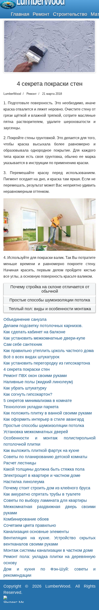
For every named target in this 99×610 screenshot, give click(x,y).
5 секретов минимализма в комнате (37, 400)
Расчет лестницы (19, 463)
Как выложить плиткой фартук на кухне (41, 450)
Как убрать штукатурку (25, 388)
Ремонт (41, 14)
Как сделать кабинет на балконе (34, 332)
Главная (20, 14)
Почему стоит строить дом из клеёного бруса (46, 488)
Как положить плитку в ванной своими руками (47, 413)
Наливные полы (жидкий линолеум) (38, 382)
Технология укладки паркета (30, 407)
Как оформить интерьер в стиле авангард (43, 419)
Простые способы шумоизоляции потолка (49, 300)
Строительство (70, 14)
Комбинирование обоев (26, 519)
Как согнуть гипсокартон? (27, 394)
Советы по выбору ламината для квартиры (45, 500)
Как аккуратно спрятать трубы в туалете (42, 494)
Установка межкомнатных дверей (35, 431)
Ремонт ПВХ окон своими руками (35, 375)
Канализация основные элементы (36, 531)
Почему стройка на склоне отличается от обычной (49, 289)
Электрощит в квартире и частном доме (41, 475)
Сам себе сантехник (22, 344)
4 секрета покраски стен (26, 369)
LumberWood (57, 586)
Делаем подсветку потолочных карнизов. (43, 325)
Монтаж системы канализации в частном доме (48, 550)
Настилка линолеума (23, 481)
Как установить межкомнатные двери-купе (44, 338)
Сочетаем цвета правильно (29, 525)
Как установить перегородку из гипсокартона (46, 363)
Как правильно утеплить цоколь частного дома (48, 350)
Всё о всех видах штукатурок (31, 357)
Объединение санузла (25, 319)
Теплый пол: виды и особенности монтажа (50, 309)
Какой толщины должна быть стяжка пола (43, 469)
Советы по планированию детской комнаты (45, 456)
